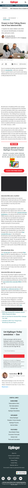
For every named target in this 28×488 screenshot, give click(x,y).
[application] (14, 183)
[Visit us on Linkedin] (20, 478)
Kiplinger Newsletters (14, 410)
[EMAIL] (21, 374)
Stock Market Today (14, 432)
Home (4, 18)
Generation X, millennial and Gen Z (10, 289)
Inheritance (6, 19)
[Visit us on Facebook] (9, 478)
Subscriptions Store (14, 403)
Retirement (12, 18)
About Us (14, 453)
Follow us (15, 64)
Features (24, 37)
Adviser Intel (14, 437)
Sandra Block (11, 36)
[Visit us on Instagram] (14, 478)
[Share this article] (2, 64)
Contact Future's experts (14, 455)
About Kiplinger (14, 417)
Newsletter (23, 64)
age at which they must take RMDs (12, 281)
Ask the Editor (14, 425)
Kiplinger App (14, 408)
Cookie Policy (14, 462)
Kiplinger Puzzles (14, 422)
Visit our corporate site (21, 482)
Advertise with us (14, 465)
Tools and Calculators (14, 439)
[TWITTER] (19, 374)
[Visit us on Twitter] (3, 478)
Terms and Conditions (14, 458)
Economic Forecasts (14, 434)
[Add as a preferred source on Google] (21, 472)
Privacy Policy (14, 460)
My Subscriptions (14, 406)
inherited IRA (8, 70)
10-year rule (7, 252)
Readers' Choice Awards (14, 420)
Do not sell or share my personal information (14, 467)
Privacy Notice (7, 363)
